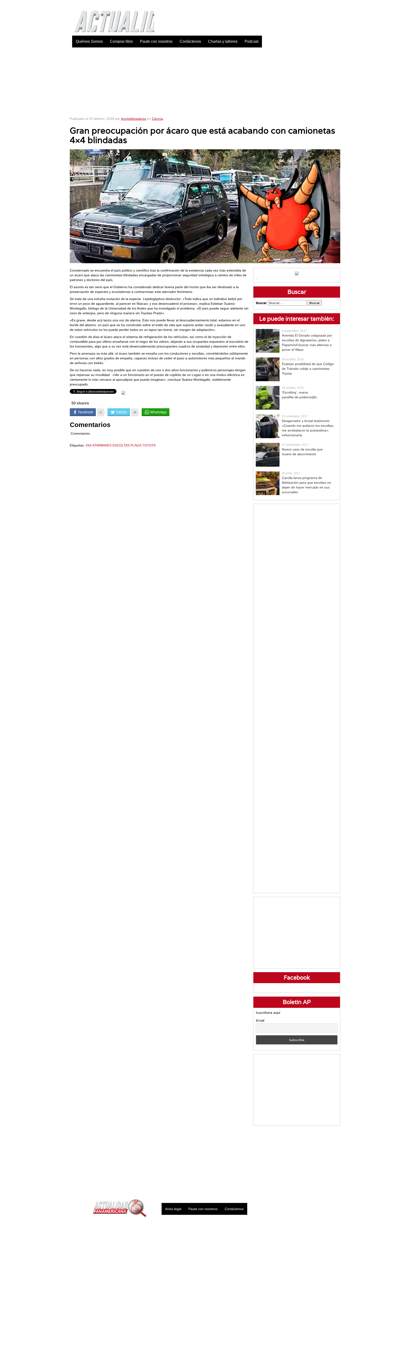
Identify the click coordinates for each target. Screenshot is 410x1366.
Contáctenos (190, 41)
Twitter (313, 4)
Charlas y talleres (223, 41)
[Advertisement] (205, 80)
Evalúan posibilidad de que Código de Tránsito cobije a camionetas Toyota (308, 368)
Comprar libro (121, 41)
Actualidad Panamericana (112, 18)
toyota (149, 445)
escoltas (121, 445)
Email (260, 1020)
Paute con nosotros (156, 41)
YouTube (337, 4)
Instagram (325, 4)
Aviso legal (173, 1209)
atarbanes (102, 445)
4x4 (89, 445)
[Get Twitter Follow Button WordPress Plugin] (123, 392)
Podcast (251, 41)
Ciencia (157, 119)
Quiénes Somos (89, 41)
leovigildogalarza (133, 119)
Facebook (301, 4)
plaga (135, 445)
